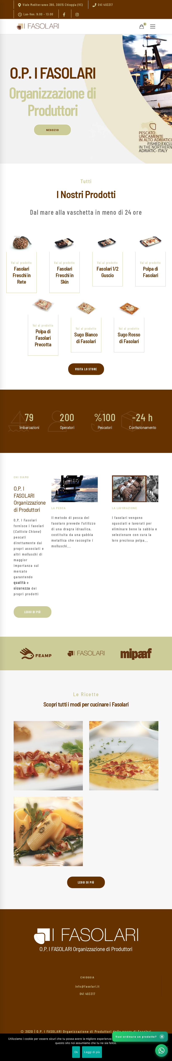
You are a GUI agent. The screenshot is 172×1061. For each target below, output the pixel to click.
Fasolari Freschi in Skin (65, 275)
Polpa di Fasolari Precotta (43, 337)
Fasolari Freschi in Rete (22, 275)
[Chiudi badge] (161, 1036)
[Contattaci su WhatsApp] (161, 1050)
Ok (76, 1052)
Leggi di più (92, 1052)
